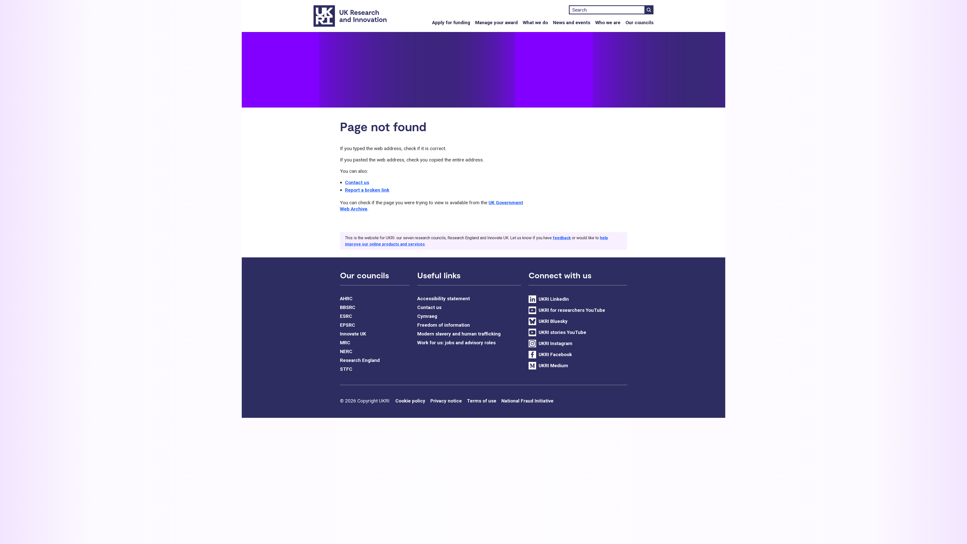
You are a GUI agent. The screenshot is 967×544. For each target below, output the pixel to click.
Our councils (639, 22)
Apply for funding (451, 22)
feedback (562, 237)
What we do (535, 22)
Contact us (357, 182)
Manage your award (496, 22)
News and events (571, 22)
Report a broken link (367, 190)
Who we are (607, 22)
